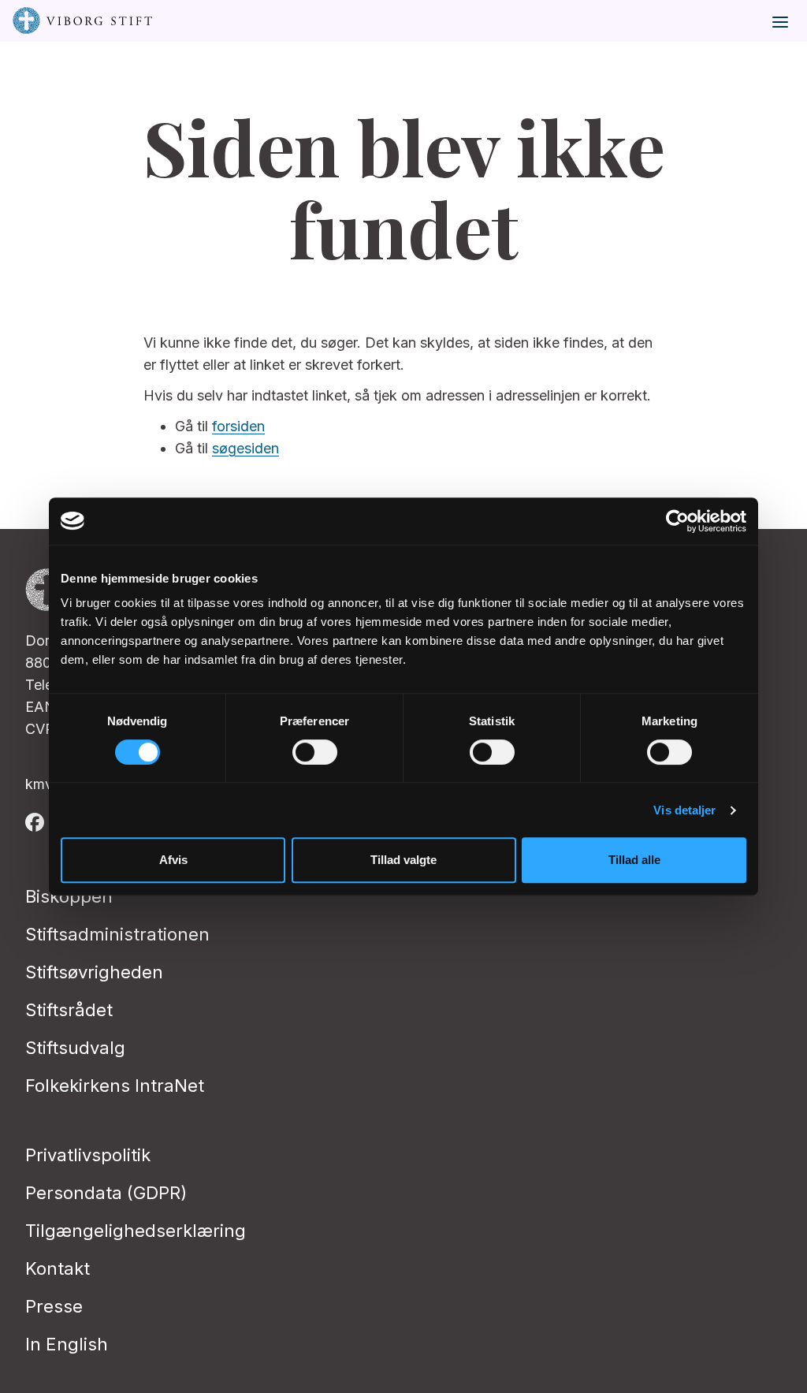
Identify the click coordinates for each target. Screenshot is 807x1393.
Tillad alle (634, 859)
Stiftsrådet (69, 1009)
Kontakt (57, 1268)
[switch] (314, 752)
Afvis (173, 859)
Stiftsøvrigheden (94, 972)
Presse (54, 1306)
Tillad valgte (403, 859)
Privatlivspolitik (88, 1154)
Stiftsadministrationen (117, 934)
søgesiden (245, 448)
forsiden (238, 426)
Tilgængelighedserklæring (135, 1230)
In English (66, 1344)
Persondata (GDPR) (106, 1192)
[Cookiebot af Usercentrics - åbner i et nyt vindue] (677, 521)
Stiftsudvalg (75, 1047)
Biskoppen (69, 896)
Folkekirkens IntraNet (114, 1085)
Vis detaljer (684, 810)
